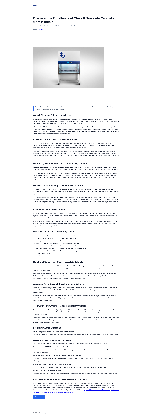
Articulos (41, 29)
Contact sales (39, 397)
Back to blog (51, 397)
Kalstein (36, 5)
